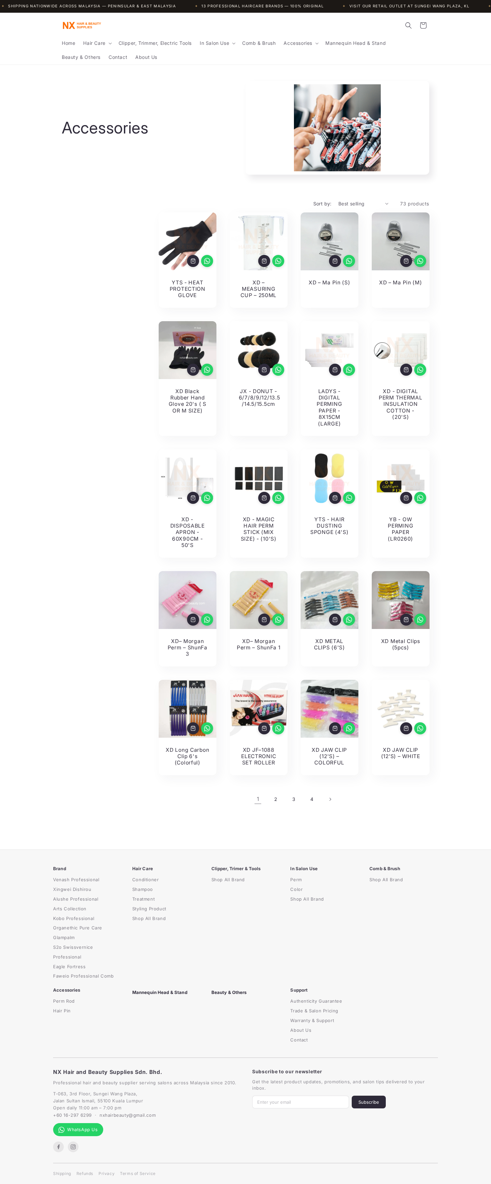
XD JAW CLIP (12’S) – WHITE (400, 752)
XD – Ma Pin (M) (400, 282)
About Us (300, 1030)
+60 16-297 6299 (72, 1115)
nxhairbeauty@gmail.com (128, 1115)
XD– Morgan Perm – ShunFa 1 (258, 644)
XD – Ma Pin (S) (329, 282)
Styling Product (149, 908)
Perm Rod (64, 1001)
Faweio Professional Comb (83, 976)
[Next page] (330, 799)
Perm (296, 879)
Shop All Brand (149, 918)
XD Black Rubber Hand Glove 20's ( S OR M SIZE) (187, 401)
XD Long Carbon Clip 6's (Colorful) (187, 756)
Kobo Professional (73, 918)
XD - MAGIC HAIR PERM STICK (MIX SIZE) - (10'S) (258, 529)
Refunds (84, 1173)
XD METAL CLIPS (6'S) (329, 644)
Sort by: (322, 203)
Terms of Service (138, 1173)
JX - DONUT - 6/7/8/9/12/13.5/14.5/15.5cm (258, 397)
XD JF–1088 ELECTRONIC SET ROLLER (258, 756)
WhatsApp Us (82, 1129)
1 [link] (258, 799)
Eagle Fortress (69, 966)
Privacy (107, 1173)
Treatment (143, 899)
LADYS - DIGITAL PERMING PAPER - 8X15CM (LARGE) (329, 407)
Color (296, 889)
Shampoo (142, 889)
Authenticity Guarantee (316, 1001)
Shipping (62, 1173)
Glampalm (64, 937)
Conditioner (145, 879)
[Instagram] (73, 1147)
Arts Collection (70, 908)
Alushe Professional (75, 899)
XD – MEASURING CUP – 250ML (258, 288)
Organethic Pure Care (77, 927)
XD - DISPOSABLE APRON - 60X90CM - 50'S (187, 532)
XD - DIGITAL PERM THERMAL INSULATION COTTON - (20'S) (400, 404)
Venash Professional (76, 879)
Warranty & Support (312, 1020)
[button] (96, 43)
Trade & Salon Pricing (314, 1010)
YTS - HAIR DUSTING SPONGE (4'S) (329, 526)
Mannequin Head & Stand (159, 992)
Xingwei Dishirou (72, 889)
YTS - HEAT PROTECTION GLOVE (187, 288)
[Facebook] (58, 1147)
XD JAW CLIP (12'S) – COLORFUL (329, 756)
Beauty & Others (229, 992)
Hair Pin (62, 1010)
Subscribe (368, 1102)
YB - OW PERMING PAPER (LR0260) (400, 529)
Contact (299, 1039)
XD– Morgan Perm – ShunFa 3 (187, 647)
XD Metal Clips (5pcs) (400, 644)
